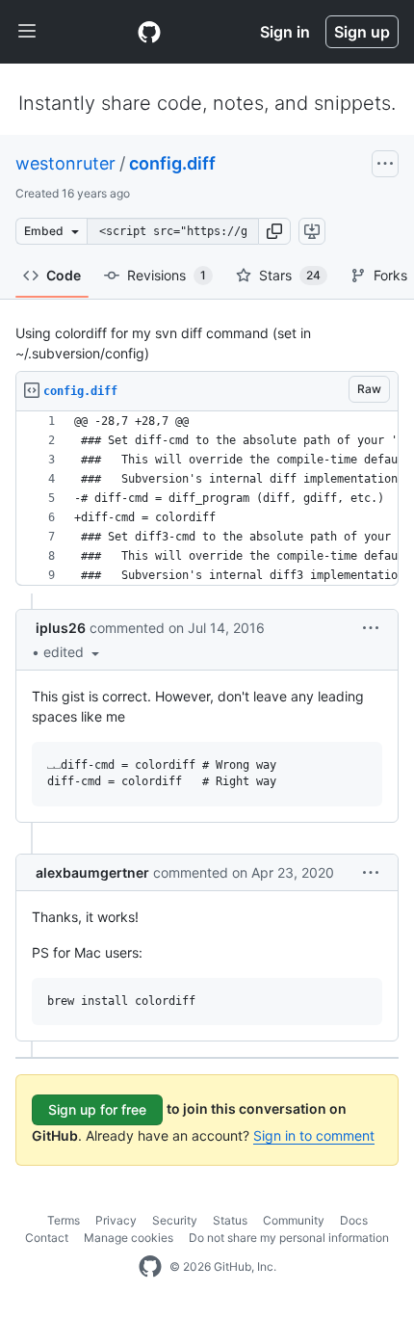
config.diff (172, 163)
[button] (274, 231)
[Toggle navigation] (27, 31)
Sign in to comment (314, 1135)
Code (63, 275)
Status (230, 1220)
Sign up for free (97, 1109)
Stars (290, 275)
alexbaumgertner (92, 872)
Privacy (116, 1220)
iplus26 (61, 627)
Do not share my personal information (289, 1237)
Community (293, 1220)
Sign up (362, 31)
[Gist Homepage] (149, 31)
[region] (207, 498)
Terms (63, 1220)
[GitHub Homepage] (150, 1266)
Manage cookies (128, 1237)
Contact (46, 1237)
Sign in (285, 31)
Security (174, 1220)
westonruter (65, 163)
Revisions (166, 275)
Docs (354, 1220)
